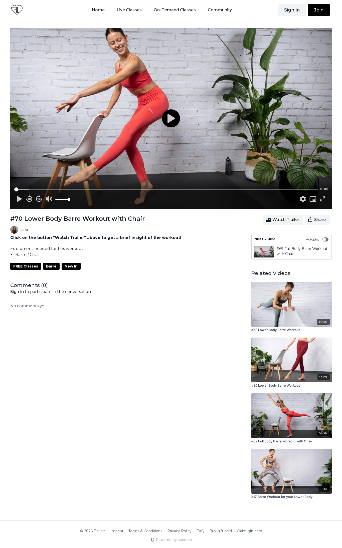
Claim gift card (249, 531)
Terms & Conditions (145, 531)
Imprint (116, 531)
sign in (17, 291)
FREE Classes (25, 266)
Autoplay (312, 239)
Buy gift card (220, 531)
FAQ (200, 531)
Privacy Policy (179, 531)
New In (71, 266)
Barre (51, 266)
